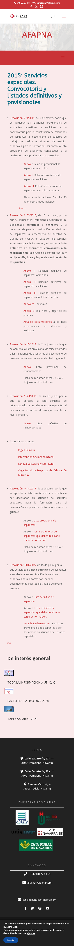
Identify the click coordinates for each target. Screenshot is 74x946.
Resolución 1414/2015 (23, 488)
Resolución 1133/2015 (23, 215)
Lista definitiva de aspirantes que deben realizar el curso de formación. (42, 612)
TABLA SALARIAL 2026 (22, 719)
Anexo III (29, 186)
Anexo (22, 208)
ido (9, 643)
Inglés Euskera (26, 450)
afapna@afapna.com (39, 882)
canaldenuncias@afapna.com (39, 899)
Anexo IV (29, 304)
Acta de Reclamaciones (38, 321)
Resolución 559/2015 (22, 118)
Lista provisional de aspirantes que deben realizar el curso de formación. (42, 536)
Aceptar (11, 940)
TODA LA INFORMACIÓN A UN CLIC (31, 682)
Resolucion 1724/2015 (23, 396)
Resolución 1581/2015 (23, 565)
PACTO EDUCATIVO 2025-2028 (28, 701)
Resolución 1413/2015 (23, 344)
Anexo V (29, 310)
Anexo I (28, 164)
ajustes (31, 933)
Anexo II (28, 175)
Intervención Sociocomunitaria (36, 457)
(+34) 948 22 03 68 (39, 874)
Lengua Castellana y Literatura (36, 463)
